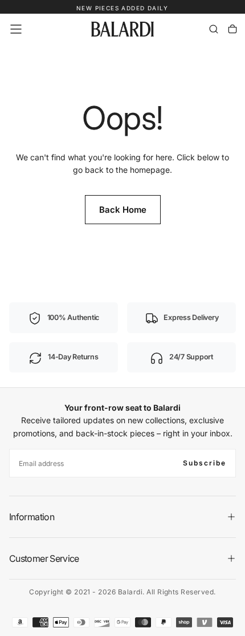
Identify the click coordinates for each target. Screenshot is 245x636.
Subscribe (204, 463)
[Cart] (232, 29)
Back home (122, 209)
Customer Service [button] (44, 558)
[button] (16, 29)
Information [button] (31, 516)
